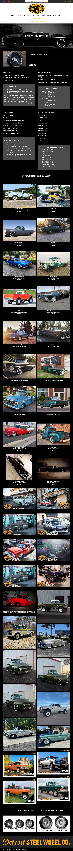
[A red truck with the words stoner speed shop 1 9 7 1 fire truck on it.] (19, 550)
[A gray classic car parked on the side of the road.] (53, 524)
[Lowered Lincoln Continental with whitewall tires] (53, 468)
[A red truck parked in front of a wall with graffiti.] (19, 602)
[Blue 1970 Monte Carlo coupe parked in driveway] (19, 263)
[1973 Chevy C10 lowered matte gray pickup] (19, 229)
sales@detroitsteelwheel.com (38, 21)
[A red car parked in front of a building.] (53, 498)
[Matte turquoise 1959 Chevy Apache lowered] (19, 400)
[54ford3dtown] (53, 674)
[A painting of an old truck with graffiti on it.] (53, 550)
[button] (4, 1)
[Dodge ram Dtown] (53, 708)
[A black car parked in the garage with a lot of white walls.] (19, 468)
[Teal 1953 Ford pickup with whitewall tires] (53, 434)
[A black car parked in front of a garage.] (53, 576)
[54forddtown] (19, 666)
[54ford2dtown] (19, 700)
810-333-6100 (38, 18)
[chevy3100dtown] (53, 640)
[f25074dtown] (19, 632)
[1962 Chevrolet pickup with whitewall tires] (19, 366)
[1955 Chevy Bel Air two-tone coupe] (19, 434)
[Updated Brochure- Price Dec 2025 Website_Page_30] (19, 764)
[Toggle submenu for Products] (20, 16)
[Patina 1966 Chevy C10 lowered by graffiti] (19, 524)
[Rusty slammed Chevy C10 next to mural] (19, 576)
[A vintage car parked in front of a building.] (19, 498)
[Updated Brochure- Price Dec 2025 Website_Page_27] (53, 761)
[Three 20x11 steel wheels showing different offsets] (19, 824)
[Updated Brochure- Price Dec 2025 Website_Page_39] (19, 791)
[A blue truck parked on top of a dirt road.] (19, 332)
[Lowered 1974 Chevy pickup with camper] (53, 195)
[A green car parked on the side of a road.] (53, 229)
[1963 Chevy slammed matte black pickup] (53, 332)
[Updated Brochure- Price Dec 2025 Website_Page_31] (53, 788)
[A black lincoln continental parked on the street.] (53, 298)
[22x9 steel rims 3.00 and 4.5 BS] (53, 824)
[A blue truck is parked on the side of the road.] (19, 195)
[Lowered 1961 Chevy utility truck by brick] (53, 366)
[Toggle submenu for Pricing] (30, 16)
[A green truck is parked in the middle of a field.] (53, 263)
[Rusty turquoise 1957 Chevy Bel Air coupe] (53, 400)
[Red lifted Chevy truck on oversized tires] (19, 298)
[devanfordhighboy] (53, 606)
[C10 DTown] (53, 737)
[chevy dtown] (19, 734)
